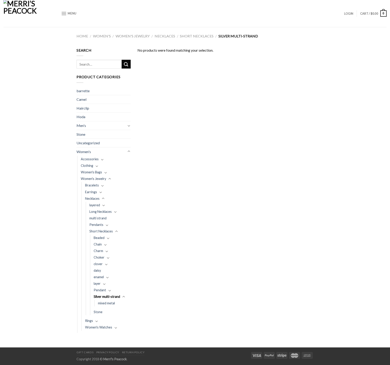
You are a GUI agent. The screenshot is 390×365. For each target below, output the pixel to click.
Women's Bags (91, 172)
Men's (81, 125)
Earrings (91, 192)
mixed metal (106, 303)
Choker (99, 257)
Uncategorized (88, 143)
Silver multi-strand (107, 296)
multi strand (98, 218)
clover (98, 264)
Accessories (90, 159)
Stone (81, 134)
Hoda (81, 117)
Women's (102, 36)
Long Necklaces (100, 211)
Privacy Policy (107, 352)
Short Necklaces (197, 36)
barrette (83, 91)
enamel (99, 277)
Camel (81, 99)
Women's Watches (98, 327)
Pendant (100, 290)
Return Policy (133, 352)
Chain (98, 244)
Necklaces (165, 36)
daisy (97, 270)
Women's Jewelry (133, 36)
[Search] (126, 64)
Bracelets (92, 185)
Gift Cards (85, 352)
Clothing (87, 166)
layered (94, 205)
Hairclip (83, 108)
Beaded (99, 238)
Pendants (96, 225)
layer (97, 283)
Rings (89, 321)
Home (82, 36)
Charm (98, 251)
